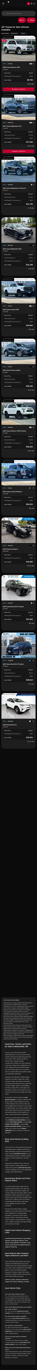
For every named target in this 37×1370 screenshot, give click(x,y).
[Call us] (28, 3)
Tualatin (26, 1281)
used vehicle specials (15, 1122)
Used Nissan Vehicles (17, 1240)
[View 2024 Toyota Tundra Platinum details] (18, 473)
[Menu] (3, 3)
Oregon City (8, 1281)
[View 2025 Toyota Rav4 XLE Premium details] (18, 645)
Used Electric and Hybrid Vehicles (20, 1244)
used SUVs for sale (19, 1153)
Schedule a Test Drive (18, 89)
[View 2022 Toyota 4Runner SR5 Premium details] (18, 412)
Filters (32, 20)
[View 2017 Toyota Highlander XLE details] (18, 107)
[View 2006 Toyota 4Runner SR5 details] (18, 48)
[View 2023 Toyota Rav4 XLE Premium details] (18, 588)
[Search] (34, 3)
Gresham (18, 1279)
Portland (7, 1279)
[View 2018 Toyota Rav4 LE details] (18, 706)
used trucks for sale (24, 1167)
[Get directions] (31, 3)
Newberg (20, 1281)
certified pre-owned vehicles (16, 1120)
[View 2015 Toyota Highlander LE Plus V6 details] (18, 169)
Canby (15, 1281)
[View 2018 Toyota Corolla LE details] (18, 530)
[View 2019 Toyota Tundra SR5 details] (18, 290)
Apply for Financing (11, 1247)
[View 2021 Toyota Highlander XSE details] (18, 230)
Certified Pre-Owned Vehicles (13, 1238)
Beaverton (25, 1279)
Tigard (13, 1279)
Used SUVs (23, 1242)
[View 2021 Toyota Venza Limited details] (18, 351)
